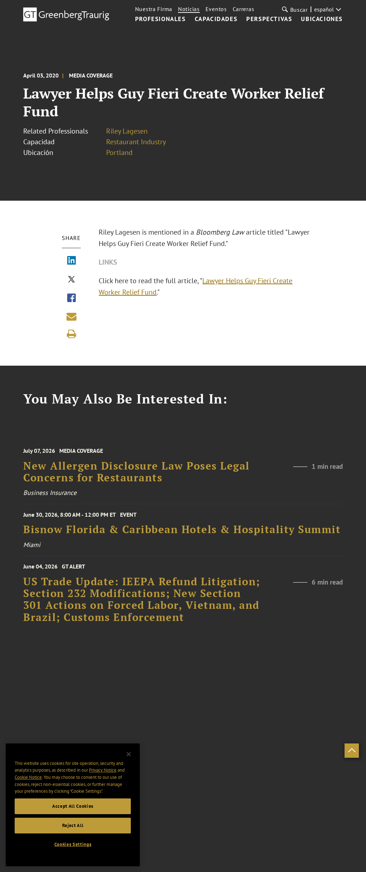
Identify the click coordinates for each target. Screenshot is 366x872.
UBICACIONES (322, 19)
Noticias (189, 9)
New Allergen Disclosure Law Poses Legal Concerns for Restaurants (136, 472)
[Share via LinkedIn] (71, 261)
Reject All (73, 825)
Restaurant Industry (136, 141)
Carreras (243, 9)
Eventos (216, 9)
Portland (119, 152)
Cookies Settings (73, 844)
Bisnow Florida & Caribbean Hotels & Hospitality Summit (182, 529)
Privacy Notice (103, 770)
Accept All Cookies (72, 806)
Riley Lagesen (127, 131)
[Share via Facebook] (71, 298)
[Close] (129, 754)
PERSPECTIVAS (269, 19)
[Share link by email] (71, 316)
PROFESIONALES (160, 19)
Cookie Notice (28, 777)
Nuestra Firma (153, 9)
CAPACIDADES (216, 19)
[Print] (71, 334)
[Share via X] (71, 280)
